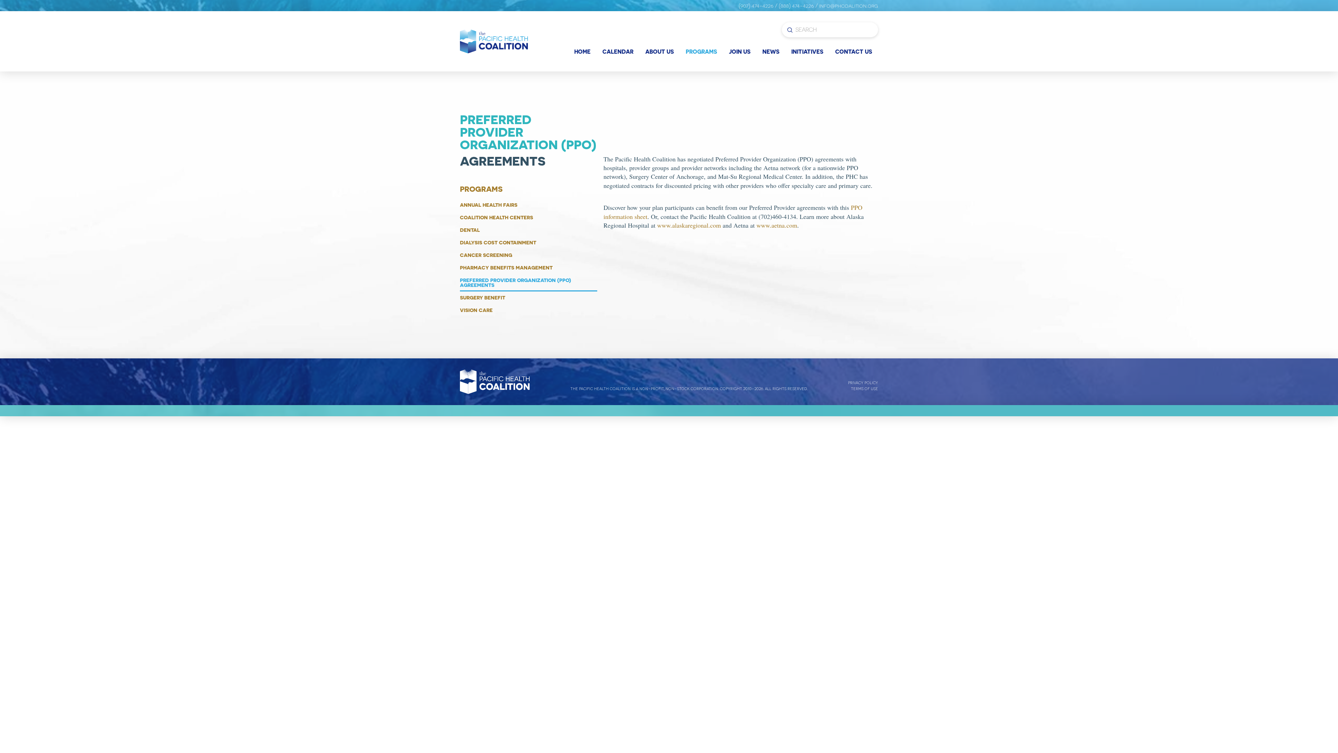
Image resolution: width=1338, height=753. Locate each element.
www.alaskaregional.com (689, 225)
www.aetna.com (776, 225)
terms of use (864, 388)
